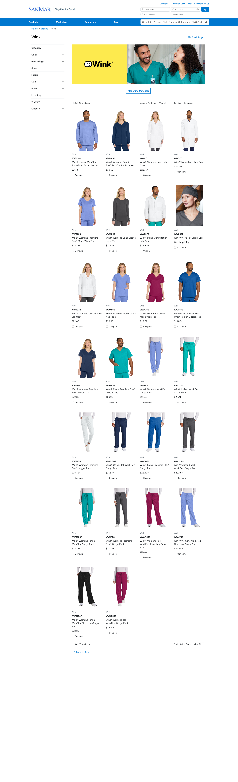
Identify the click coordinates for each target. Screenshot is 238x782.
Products (33, 22)
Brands (44, 28)
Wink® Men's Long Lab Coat (189, 162)
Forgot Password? (178, 14)
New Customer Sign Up (198, 3)
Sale (116, 22)
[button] (47, 47)
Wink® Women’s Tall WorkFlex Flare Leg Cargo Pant (153, 544)
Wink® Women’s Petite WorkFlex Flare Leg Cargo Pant (85, 623)
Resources (90, 22)
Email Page (197, 37)
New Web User (178, 3)
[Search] (206, 22)
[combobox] (164, 103)
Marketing (61, 22)
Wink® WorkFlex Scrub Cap (188, 237)
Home (34, 28)
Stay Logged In (149, 14)
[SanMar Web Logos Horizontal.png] (52, 9)
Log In (205, 9)
